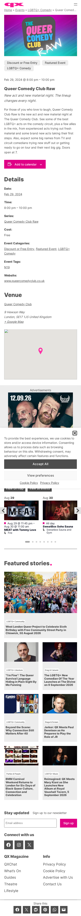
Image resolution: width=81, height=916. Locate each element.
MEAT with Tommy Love (20, 529)
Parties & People (13, 774)
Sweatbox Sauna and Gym (59, 531)
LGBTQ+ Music (51, 774)
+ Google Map (14, 321)
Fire (10, 532)
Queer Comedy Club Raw (21, 221)
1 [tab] (27, 542)
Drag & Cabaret (51, 670)
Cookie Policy (29, 482)
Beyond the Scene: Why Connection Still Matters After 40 (20, 730)
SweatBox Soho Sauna (58, 526)
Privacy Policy (49, 482)
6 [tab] (48, 542)
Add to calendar (26, 164)
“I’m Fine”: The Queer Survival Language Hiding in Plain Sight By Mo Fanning (21, 680)
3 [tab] (36, 542)
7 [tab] (51, 542)
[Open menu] (75, 4)
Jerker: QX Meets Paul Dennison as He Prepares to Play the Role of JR (59, 732)
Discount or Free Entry (22, 62)
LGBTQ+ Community (15, 621)
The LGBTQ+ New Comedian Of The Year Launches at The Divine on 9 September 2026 (59, 680)
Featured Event (55, 62)
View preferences (40, 475)
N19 (7, 267)
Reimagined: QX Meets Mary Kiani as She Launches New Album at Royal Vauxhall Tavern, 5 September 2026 (59, 787)
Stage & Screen (51, 722)
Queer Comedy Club (18, 304)
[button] (75, 433)
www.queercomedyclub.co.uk (24, 281)
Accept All (40, 464)
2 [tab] (32, 542)
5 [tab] (44, 542)
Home (8, 10)
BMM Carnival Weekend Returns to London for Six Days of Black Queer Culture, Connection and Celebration (20, 787)
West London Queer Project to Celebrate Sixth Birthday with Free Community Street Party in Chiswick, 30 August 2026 (36, 630)
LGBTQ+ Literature (14, 670)
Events (20, 10)
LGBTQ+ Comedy (40, 10)
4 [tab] (40, 542)
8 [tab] (55, 542)
